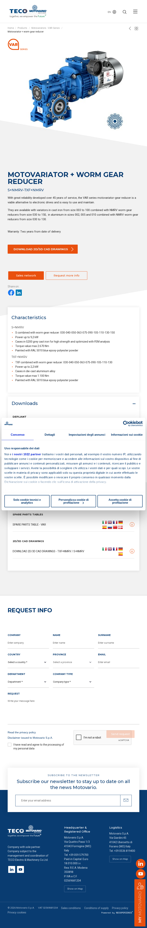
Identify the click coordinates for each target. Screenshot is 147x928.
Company (14, 635)
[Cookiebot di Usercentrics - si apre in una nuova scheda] (126, 423)
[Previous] (130, 28)
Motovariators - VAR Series (45, 28)
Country (14, 654)
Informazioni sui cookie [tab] (127, 434)
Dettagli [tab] (50, 434)
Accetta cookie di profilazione (120, 501)
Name (56, 635)
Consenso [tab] (17, 434)
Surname (104, 635)
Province (59, 654)
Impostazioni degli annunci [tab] (87, 434)
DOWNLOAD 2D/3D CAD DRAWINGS (41, 249)
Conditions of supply (96, 908)
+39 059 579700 (78, 854)
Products (22, 28)
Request (14, 693)
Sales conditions (71, 908)
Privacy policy (120, 908)
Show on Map (75, 888)
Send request (120, 734)
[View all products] (136, 28)
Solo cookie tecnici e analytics (27, 501)
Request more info (66, 275)
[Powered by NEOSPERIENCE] (117, 912)
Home (11, 28)
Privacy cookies (17, 912)
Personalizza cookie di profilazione (74, 501)
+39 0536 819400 (124, 850)
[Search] (125, 12)
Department (16, 674)
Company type (63, 674)
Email (102, 654)
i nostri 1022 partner (26, 454)
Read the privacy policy (22, 732)
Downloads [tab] (24, 403)
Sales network (26, 275)
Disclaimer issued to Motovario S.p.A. (30, 737)
